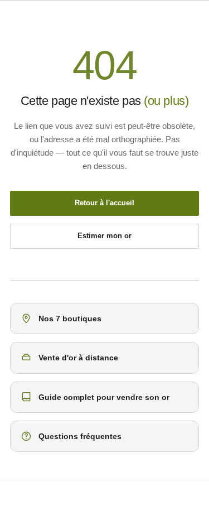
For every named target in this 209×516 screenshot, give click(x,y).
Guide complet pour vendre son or (103, 397)
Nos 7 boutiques (69, 318)
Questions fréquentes (79, 436)
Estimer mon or (104, 236)
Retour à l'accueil (104, 203)
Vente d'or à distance (78, 357)
